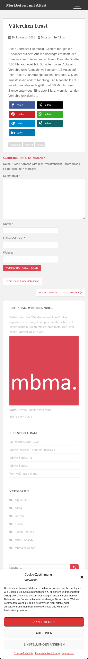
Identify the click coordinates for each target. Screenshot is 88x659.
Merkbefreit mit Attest (26, 5)
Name (8, 223)
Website (8, 252)
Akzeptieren (44, 622)
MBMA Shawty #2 (20, 457)
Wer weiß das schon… (24, 473)
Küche (19, 523)
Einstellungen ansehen (44, 644)
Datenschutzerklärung (47, 653)
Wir (41, 331)
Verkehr (28, 144)
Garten (19, 516)
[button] (82, 577)
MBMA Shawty (18, 465)
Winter (40, 144)
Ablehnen (44, 633)
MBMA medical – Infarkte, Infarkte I (32, 449)
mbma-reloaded (25, 547)
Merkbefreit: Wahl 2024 (24, 441)
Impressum (68, 653)
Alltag (61, 37)
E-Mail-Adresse (14, 238)
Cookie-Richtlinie (23, 653)
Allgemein (21, 500)
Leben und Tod (24, 531)
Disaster (46, 37)
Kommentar (11, 175)
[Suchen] (74, 567)
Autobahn (15, 144)
